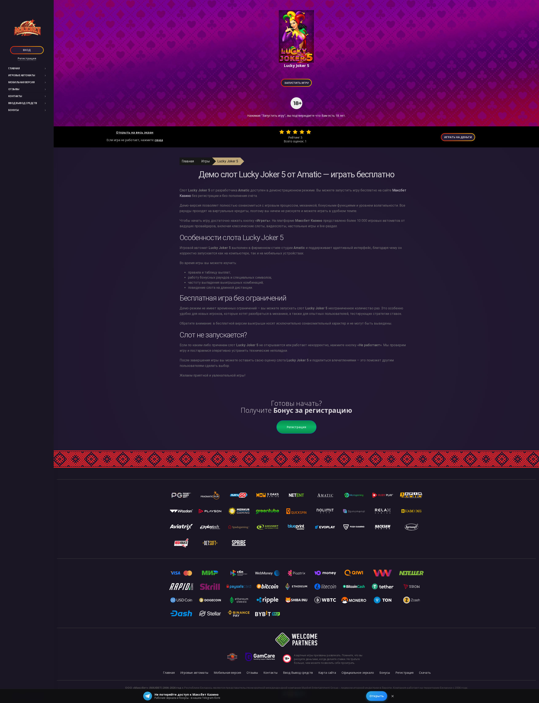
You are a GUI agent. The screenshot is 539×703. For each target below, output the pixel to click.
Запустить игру (296, 83)
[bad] (281, 132)
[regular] (295, 132)
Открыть (377, 696)
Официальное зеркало (358, 673)
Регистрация (27, 58)
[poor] (288, 132)
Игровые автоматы (21, 75)
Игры (205, 161)
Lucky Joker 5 (227, 161)
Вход (27, 50)
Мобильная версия (21, 82)
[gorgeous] (308, 132)
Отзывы (13, 89)
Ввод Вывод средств (22, 103)
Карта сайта (327, 673)
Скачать (425, 673)
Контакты (15, 96)
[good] (302, 132)
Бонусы (13, 110)
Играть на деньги (458, 137)
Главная (14, 68)
